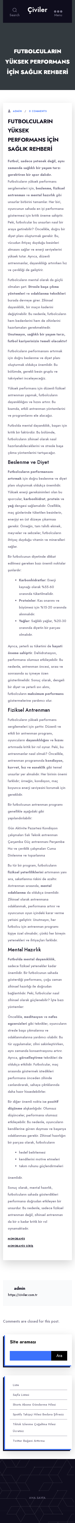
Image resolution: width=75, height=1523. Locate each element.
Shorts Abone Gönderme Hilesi (34, 1404)
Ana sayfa (37, 1498)
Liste (16, 1385)
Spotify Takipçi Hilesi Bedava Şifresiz (38, 1414)
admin (17, 111)
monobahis (16, 1239)
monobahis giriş (20, 1246)
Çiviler (37, 9)
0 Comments (38, 111)
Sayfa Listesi (21, 1395)
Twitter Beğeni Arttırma (29, 1441)
